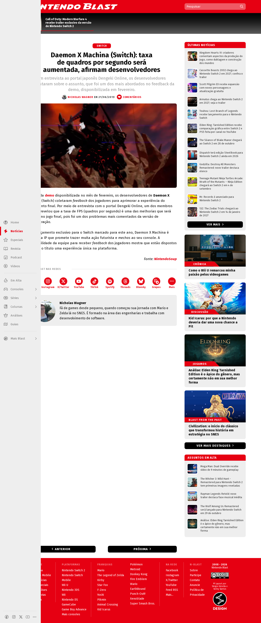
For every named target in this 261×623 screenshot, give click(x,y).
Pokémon (136, 564)
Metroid (135, 569)
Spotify (109, 287)
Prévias (41, 595)
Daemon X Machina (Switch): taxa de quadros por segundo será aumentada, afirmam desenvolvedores (101, 62)
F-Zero (101, 590)
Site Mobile (43, 575)
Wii (63, 595)
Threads (125, 287)
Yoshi (100, 595)
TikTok (94, 287)
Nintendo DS (70, 599)
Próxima (141, 549)
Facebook (172, 570)
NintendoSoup (165, 259)
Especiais (42, 585)
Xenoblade (137, 598)
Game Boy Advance (74, 609)
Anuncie (195, 585)
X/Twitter (63, 287)
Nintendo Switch (72, 575)
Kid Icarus (103, 609)
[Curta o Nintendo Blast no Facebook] (6, 617)
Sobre (194, 570)
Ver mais (214, 224)
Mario (100, 570)
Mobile (66, 580)
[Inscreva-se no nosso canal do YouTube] (27, 617)
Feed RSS (172, 590)
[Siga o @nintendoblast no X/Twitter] (20, 617)
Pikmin (101, 599)
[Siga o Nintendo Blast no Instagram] (13, 617)
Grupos (156, 287)
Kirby (100, 580)
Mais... (169, 595)
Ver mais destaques (214, 445)
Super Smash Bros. (142, 603)
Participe (195, 575)
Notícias (41, 580)
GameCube (69, 604)
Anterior (62, 549)
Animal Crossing (107, 604)
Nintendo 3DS (70, 590)
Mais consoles (71, 614)
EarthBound (137, 589)
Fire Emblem (138, 579)
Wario (133, 584)
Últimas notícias (201, 45)
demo (49, 195)
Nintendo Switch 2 (73, 570)
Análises (41, 590)
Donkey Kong (138, 574)
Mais (172, 287)
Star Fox (102, 585)
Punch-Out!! (137, 594)
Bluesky (141, 287)
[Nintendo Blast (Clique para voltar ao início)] (72, 6)
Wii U (65, 585)
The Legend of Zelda (110, 575)
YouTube (79, 287)
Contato (195, 580)
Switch (102, 45)
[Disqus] (102, 383)
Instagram (47, 287)
